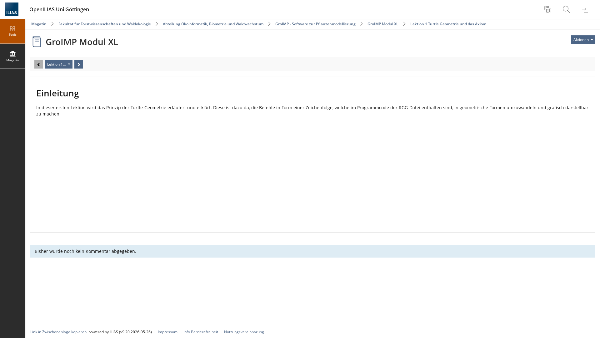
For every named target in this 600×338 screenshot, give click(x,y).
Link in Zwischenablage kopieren (58, 332)
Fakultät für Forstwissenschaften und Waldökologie (104, 24)
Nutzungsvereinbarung (244, 332)
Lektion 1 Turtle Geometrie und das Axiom (448, 24)
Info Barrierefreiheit (200, 332)
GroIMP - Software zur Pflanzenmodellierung (315, 24)
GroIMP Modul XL (383, 24)
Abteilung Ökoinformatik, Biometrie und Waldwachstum (213, 24)
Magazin (39, 24)
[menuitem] (548, 9)
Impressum (168, 332)
